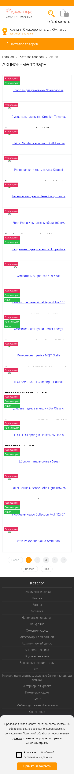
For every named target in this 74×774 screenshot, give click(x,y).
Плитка (37, 598)
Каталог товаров (24, 44)
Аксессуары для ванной (37, 637)
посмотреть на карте (21, 33)
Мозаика (37, 611)
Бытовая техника (37, 650)
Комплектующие (37, 692)
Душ (37, 669)
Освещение (37, 712)
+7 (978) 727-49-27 (59, 21)
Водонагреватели (37, 656)
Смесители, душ (37, 630)
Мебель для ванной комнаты (37, 705)
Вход (5, 21)
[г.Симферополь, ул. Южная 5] (4, 31)
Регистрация (18, 21)
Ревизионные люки (37, 592)
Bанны (37, 605)
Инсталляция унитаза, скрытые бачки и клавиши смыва (37, 677)
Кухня (37, 699)
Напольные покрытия (37, 617)
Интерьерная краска (37, 686)
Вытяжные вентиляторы (37, 663)
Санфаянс (37, 624)
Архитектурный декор (37, 643)
